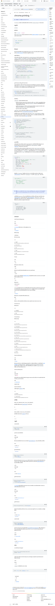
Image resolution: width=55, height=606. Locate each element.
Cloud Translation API (26, 9)
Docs (2, 3)
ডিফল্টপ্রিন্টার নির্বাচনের (26, 275)
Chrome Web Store (31, 5)
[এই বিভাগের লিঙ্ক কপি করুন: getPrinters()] (20, 501)
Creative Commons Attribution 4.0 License (29, 587)
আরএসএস (42, 600)
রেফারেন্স (21, 5)
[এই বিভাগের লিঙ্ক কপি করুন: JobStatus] (19, 235)
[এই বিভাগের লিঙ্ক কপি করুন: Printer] (18, 256)
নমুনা (26, 5)
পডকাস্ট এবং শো (29, 600)
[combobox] (36, 1)
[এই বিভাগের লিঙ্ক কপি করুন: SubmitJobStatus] (22, 386)
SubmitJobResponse (21, 524)
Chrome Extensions (8, 3)
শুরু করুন (6, 5)
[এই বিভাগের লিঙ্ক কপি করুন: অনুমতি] (18, 25)
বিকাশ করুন (10, 5)
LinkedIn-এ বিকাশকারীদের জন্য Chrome (46, 599)
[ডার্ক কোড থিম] (43, 38)
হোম (14, 12)
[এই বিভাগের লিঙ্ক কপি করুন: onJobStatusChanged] (24, 547)
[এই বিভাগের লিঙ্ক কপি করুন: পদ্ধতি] (18, 421)
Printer (28, 505)
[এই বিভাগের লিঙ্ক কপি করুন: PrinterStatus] (20, 316)
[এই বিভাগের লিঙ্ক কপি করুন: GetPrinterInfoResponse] (25, 219)
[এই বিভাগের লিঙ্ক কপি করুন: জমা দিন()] (19, 98)
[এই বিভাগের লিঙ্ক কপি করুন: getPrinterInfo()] (21, 476)
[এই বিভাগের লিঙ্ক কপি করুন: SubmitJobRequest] (23, 355)
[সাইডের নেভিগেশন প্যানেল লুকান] (10, 604)
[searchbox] (6, 8)
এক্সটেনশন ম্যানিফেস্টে (35, 34)
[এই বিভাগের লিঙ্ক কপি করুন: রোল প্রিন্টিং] (19, 142)
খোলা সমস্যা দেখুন (15, 597)
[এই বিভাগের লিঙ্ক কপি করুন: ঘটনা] (17, 545)
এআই (18, 5)
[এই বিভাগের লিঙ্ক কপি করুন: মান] (16, 407)
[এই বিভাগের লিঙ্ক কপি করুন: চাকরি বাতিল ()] (21, 55)
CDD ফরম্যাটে (16, 227)
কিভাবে (15, 5)
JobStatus (19, 456)
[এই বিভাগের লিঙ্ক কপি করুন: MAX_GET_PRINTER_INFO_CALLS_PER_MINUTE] (34, 402)
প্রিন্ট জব (16, 361)
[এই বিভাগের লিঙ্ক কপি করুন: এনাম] (16, 239)
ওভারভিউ (2, 5)
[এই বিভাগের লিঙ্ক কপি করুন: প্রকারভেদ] (19, 216)
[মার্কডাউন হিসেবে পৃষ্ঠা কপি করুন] (31, 15)
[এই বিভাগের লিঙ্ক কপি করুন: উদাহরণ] (19, 49)
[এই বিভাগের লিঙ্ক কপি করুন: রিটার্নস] (17, 443)
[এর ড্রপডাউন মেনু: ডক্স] (15, 1)
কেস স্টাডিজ (28, 597)
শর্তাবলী (13, 604)
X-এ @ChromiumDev (44, 596)
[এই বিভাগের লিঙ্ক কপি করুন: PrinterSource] (21, 303)
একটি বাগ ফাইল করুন (15, 596)
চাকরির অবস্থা (19, 473)
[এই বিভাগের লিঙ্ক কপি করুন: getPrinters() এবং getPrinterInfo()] (28, 83)
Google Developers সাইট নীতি (27, 588)
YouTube (42, 597)
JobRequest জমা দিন (17, 536)
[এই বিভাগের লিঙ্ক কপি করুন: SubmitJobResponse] (23, 369)
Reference (16, 3)
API (19, 3)
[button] (5, 140)
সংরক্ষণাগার (28, 599)
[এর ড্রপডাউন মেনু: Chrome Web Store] (35, 5)
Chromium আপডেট (29, 596)
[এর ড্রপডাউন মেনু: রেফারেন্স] (23, 5)
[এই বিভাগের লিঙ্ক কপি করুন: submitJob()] (20, 519)
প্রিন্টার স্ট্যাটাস (17, 230)
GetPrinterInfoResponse (21, 482)
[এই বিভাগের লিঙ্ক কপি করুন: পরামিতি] (17, 435)
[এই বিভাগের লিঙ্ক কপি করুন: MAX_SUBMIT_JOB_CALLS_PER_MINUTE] (31, 412)
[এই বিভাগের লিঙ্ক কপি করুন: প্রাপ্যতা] (18, 30)
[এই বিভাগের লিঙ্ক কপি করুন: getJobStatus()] (21, 449)
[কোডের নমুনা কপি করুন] (44, 38)
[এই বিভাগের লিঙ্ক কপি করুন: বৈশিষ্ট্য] (17, 221)
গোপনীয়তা (16, 604)
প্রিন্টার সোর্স (16, 293)
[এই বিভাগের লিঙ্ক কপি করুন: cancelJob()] (20, 424)
